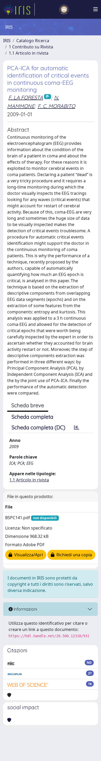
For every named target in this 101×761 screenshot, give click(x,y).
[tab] (77, 427)
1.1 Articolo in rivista (28, 53)
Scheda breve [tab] (27, 405)
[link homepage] (19, 9)
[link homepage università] (64, 9)
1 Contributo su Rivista (31, 47)
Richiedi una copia (73, 555)
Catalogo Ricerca (32, 40)
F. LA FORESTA (25, 97)
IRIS (7, 40)
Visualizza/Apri (27, 555)
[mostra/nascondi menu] (95, 9)
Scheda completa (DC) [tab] (38, 427)
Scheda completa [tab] (32, 417)
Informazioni (25, 609)
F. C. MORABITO (56, 106)
